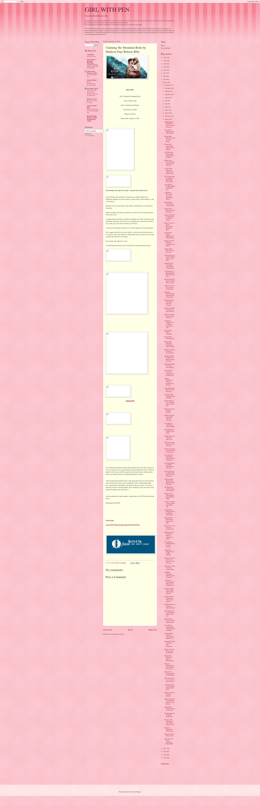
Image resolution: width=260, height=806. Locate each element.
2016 (164, 751)
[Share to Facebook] (137, 563)
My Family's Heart (92, 89)
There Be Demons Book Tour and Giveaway (169, 389)
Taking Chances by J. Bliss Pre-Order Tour (169, 437)
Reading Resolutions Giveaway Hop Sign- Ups (93, 110)
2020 (164, 76)
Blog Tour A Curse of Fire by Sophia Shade (169, 527)
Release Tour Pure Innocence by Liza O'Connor (169, 309)
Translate (91, 135)
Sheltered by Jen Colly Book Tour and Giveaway (169, 302)
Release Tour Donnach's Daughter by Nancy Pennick (169, 344)
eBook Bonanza (91, 56)
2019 (164, 79)
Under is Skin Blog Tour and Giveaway (169, 250)
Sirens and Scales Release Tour (169, 735)
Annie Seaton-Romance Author (92, 72)
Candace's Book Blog (92, 106)
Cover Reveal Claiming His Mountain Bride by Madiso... (169, 627)
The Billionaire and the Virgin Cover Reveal (169, 488)
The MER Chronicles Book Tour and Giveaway (169, 574)
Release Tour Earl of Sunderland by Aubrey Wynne (169, 217)
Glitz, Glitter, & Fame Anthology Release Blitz (168, 741)
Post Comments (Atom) (117, 634)
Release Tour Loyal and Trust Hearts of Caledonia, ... (169, 450)
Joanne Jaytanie (92, 80)
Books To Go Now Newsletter (92, 101)
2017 (164, 748)
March (167, 113)
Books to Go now (92, 99)
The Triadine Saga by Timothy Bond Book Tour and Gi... (169, 178)
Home (130, 629)
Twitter (131, 525)
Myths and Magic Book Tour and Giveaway (169, 316)
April (166, 110)
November (168, 88)
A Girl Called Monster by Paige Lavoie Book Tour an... (169, 170)
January (167, 119)
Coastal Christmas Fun (92, 75)
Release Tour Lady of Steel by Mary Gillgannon (169, 643)
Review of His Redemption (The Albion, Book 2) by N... (169, 722)
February (167, 116)
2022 (164, 70)
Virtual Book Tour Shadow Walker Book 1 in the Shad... (169, 257)
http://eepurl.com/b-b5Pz (113, 503)
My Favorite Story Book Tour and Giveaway (169, 444)
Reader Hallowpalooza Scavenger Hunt (91, 83)
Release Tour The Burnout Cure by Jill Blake (169, 651)
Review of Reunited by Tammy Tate (168, 729)
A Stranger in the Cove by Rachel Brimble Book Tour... (169, 687)
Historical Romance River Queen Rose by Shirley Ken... (169, 294)
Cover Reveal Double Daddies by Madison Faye (169, 187)
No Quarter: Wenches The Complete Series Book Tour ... (168, 324)
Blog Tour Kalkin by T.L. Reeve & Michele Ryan (169, 679)
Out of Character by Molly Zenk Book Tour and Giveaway (169, 473)
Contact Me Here (166, 48)
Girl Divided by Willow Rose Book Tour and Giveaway (169, 481)
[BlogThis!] (133, 563)
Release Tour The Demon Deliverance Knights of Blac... (169, 226)
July (166, 100)
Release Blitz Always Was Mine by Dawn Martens (169, 146)
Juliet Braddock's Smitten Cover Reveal (169, 431)
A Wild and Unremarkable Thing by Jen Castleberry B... (169, 582)
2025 (164, 61)
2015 (164, 755)
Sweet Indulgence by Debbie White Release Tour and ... (169, 465)
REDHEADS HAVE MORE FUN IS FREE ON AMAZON (93, 66)
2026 (164, 58)
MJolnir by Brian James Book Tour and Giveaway (169, 417)
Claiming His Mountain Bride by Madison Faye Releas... (169, 512)
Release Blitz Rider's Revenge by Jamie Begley (169, 138)
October (167, 91)
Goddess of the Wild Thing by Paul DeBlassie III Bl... (169, 496)
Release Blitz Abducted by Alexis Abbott (169, 204)
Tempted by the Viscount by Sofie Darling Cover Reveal (169, 265)
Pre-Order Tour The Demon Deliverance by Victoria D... (169, 457)
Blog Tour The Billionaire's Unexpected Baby (168, 520)
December (168, 85)
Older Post (152, 629)
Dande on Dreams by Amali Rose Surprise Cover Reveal (169, 701)
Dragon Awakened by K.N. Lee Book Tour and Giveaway (169, 560)
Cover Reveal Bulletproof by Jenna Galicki (169, 131)
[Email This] (131, 563)
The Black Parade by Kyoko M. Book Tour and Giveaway (169, 358)
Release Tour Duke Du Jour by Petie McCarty (169, 351)
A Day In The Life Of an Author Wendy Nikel (169, 287)
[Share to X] (135, 563)
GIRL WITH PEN (107, 9)
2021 (164, 73)
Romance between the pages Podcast (169, 410)
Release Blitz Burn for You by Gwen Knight (169, 365)
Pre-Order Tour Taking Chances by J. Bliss (169, 396)
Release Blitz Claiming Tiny (169, 337)
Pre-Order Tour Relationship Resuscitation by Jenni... (168, 154)
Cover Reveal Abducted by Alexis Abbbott (169, 425)
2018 (164, 82)
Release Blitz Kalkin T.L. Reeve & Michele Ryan (169, 658)
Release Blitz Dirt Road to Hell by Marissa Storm (169, 281)
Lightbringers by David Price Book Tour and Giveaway (169, 124)
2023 (164, 67)
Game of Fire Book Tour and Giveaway (169, 210)
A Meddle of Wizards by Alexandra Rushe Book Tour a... (168, 196)
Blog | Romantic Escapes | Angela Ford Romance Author (92, 118)
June (166, 104)
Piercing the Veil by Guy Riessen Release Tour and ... (169, 613)
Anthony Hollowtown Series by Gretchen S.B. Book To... (169, 381)
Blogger (138, 792)
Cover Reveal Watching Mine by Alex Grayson (169, 544)
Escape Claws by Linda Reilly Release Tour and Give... (169, 598)
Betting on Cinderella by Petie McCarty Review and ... (169, 666)
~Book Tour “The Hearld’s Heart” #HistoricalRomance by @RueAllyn (92, 92)
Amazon (108, 525)
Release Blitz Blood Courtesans (168, 332)
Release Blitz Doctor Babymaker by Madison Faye (169, 235)
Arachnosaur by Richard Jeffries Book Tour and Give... (169, 273)
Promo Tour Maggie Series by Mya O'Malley (169, 552)
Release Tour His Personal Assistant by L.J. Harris (169, 243)
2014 (164, 758)
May (166, 107)
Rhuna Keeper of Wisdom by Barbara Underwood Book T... (169, 535)
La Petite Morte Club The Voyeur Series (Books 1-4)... (169, 635)
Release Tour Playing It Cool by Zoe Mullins (169, 673)
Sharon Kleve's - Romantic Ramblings (92, 61)
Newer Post (107, 629)
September (168, 94)
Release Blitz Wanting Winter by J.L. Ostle (169, 708)
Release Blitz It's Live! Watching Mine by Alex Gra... (169, 403)
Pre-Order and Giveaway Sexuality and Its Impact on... (169, 372)
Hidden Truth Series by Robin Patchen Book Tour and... (169, 162)
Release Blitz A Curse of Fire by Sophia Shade (169, 620)
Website (113, 525)
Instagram (125, 525)
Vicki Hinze (90, 55)
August (167, 97)
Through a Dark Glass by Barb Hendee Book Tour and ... (169, 590)
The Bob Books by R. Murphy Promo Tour (169, 715)
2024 (164, 64)
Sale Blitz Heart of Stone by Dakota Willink (169, 606)
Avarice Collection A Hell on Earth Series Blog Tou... (169, 504)
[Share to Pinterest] (139, 563)
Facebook (119, 525)
